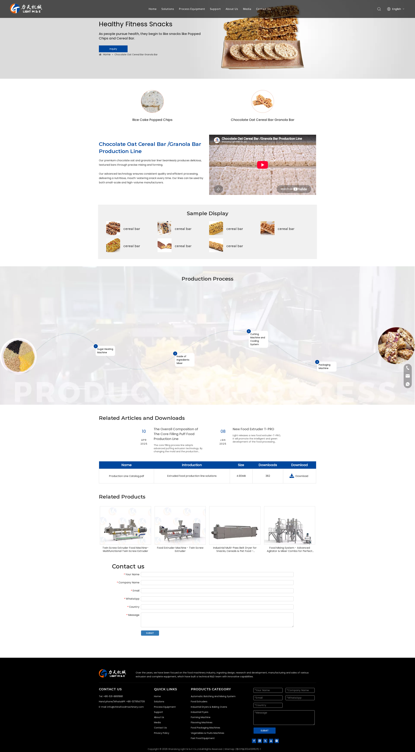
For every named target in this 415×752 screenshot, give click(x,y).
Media (247, 9)
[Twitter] (265, 741)
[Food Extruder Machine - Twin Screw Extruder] (180, 531)
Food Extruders (199, 701)
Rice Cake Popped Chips (152, 119)
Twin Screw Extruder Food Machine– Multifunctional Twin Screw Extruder (125, 549)
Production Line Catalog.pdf (126, 476)
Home (153, 9)
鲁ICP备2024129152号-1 (248, 749)
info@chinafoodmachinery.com (125, 707)
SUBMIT (150, 633)
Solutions (167, 9)
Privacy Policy (161, 733)
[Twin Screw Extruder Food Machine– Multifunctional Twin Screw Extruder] (125, 531)
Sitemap (229, 749)
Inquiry (113, 48)
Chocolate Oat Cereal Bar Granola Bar (262, 119)
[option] (168, 441)
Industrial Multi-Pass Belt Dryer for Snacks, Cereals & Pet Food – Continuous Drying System (235, 549)
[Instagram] (277, 741)
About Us (232, 9)
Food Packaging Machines (205, 727)
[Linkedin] (260, 741)
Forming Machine (200, 717)
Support (215, 9)
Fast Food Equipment (203, 738)
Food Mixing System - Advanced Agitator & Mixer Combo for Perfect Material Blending (289, 549)
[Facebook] (254, 741)
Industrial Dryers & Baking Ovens (209, 707)
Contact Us (263, 9)
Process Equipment (192, 9)
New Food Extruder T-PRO (253, 429)
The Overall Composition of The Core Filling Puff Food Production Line (176, 434)
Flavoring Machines (201, 722)
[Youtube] (271, 741)
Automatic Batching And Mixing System (213, 696)
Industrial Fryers (199, 712)
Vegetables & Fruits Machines (207, 733)
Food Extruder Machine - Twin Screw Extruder (180, 549)
